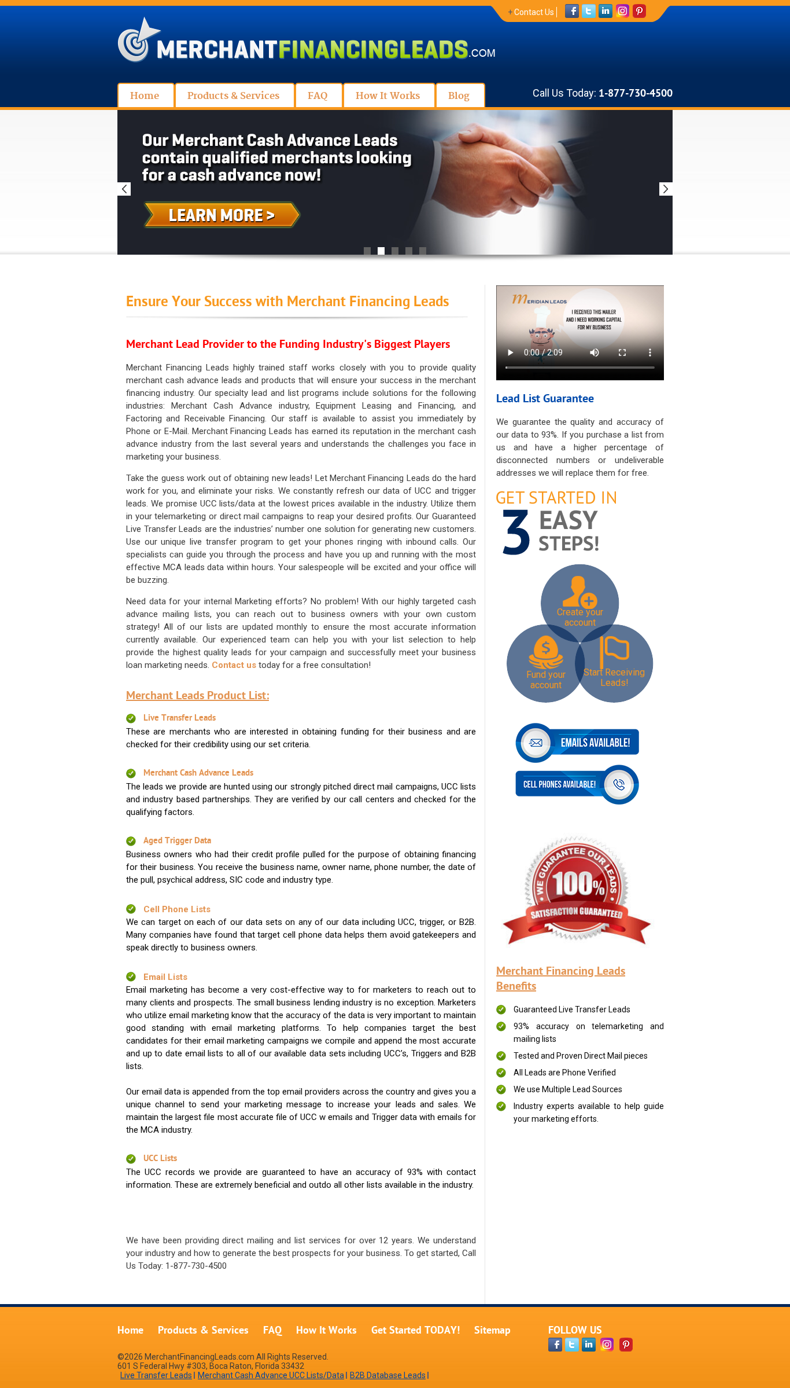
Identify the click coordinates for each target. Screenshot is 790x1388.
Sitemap (492, 1331)
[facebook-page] (555, 1345)
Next (666, 189)
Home (130, 1331)
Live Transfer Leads (179, 718)
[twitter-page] (572, 1345)
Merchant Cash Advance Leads (198, 773)
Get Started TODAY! (415, 1331)
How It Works (326, 1331)
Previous (124, 189)
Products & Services (203, 1331)
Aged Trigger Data (177, 841)
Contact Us (534, 12)
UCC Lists (160, 1159)
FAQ (272, 1331)
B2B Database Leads (388, 1375)
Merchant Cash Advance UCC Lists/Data (271, 1375)
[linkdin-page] (589, 1345)
